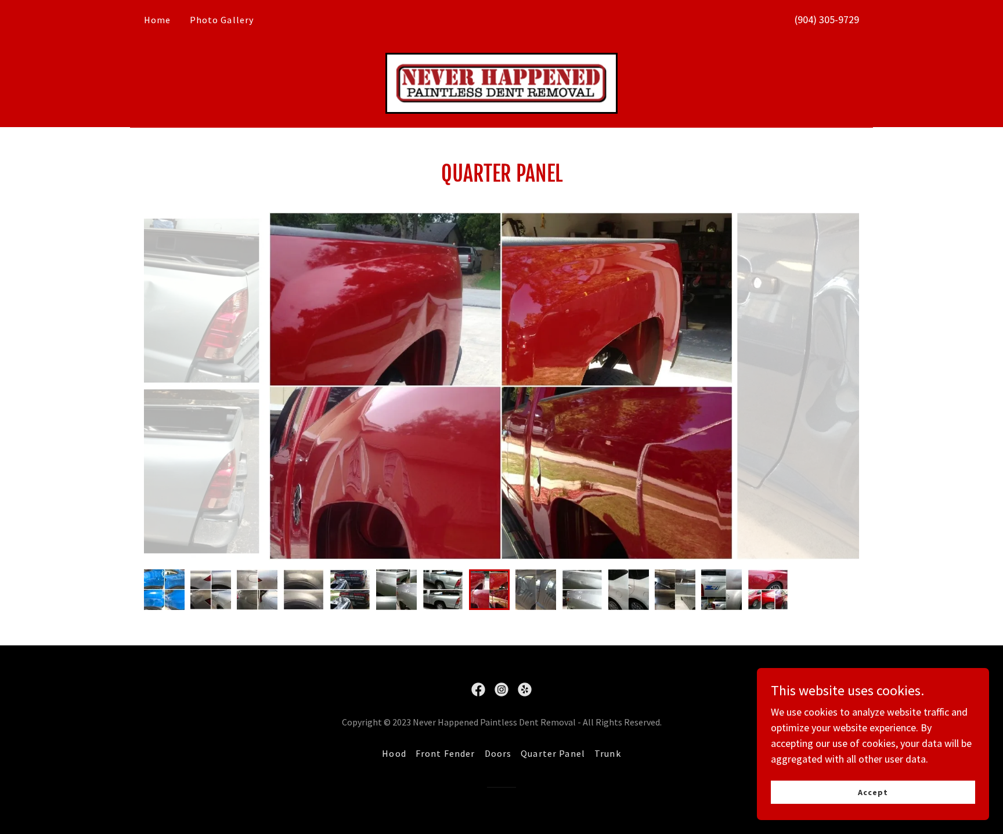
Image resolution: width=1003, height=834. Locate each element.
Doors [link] (498, 753)
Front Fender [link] (445, 753)
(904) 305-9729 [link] (827, 19)
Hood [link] (394, 753)
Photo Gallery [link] (222, 20)
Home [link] (157, 20)
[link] (501, 82)
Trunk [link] (607, 753)
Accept (873, 792)
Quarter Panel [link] (553, 753)
